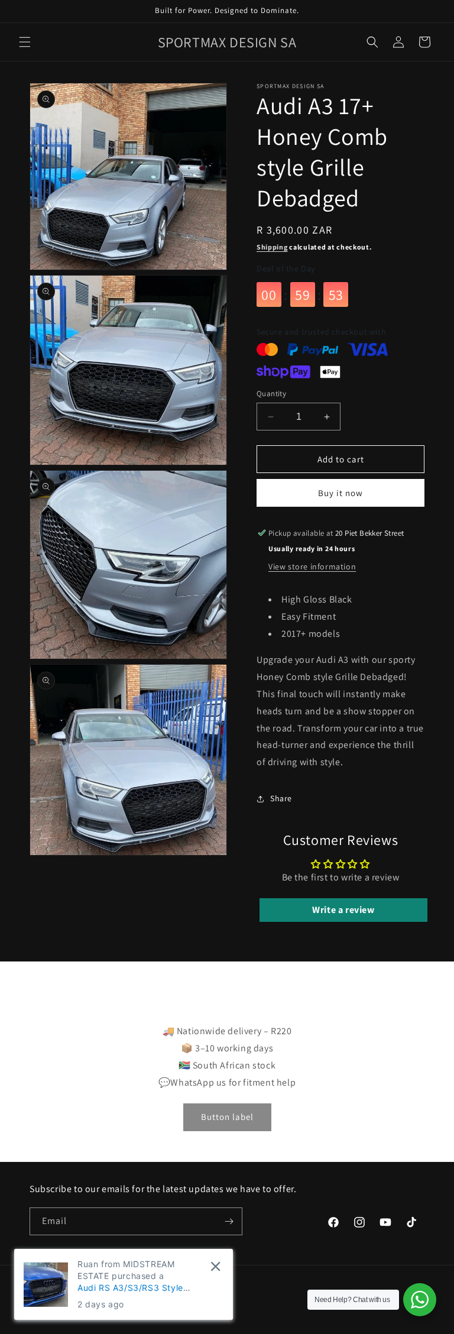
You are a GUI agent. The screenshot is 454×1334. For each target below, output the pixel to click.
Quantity (271, 393)
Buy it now (340, 492)
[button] (25, 42)
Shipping (272, 246)
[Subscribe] (229, 1221)
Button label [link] (227, 1116)
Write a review (343, 910)
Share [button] (281, 798)
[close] (215, 1266)
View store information (312, 566)
